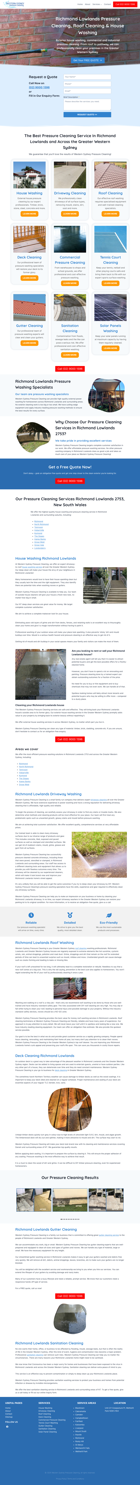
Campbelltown (81, 1418)
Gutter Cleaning (45, 1426)
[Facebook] (7, 1427)
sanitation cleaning (35, 1355)
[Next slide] (122, 1200)
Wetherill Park (81, 1451)
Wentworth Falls (82, 1448)
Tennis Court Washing (48, 1423)
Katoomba (79, 1425)
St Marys (79, 1445)
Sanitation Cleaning (47, 1429)
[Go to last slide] (18, 1200)
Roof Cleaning (44, 1414)
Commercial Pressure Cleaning (51, 1420)
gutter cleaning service (109, 1235)
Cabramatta (80, 1411)
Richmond (38, 521)
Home (80, 4)
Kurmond (38, 533)
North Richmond (41, 524)
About (87, 4)
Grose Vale (39, 545)
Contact (107, 4)
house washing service (32, 567)
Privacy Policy (61, 1479)
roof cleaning (81, 948)
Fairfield (79, 1421)
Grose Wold (39, 542)
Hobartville (39, 530)
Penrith (78, 1435)
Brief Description (72, 97)
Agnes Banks (40, 539)
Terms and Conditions (76, 1479)
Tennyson (38, 527)
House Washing (45, 1408)
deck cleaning (61, 1070)
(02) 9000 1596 (39, 87)
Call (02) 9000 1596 (125, 4)
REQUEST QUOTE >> (87, 114)
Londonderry (40, 548)
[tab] (61, 1219)
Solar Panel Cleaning (47, 1432)
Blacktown (79, 1408)
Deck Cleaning (44, 1417)
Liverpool (79, 1428)
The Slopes (39, 536)
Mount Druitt (80, 1431)
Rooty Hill (79, 1441)
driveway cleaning (99, 800)
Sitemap (8, 1417)
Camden (79, 1415)
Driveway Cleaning (46, 1411)
